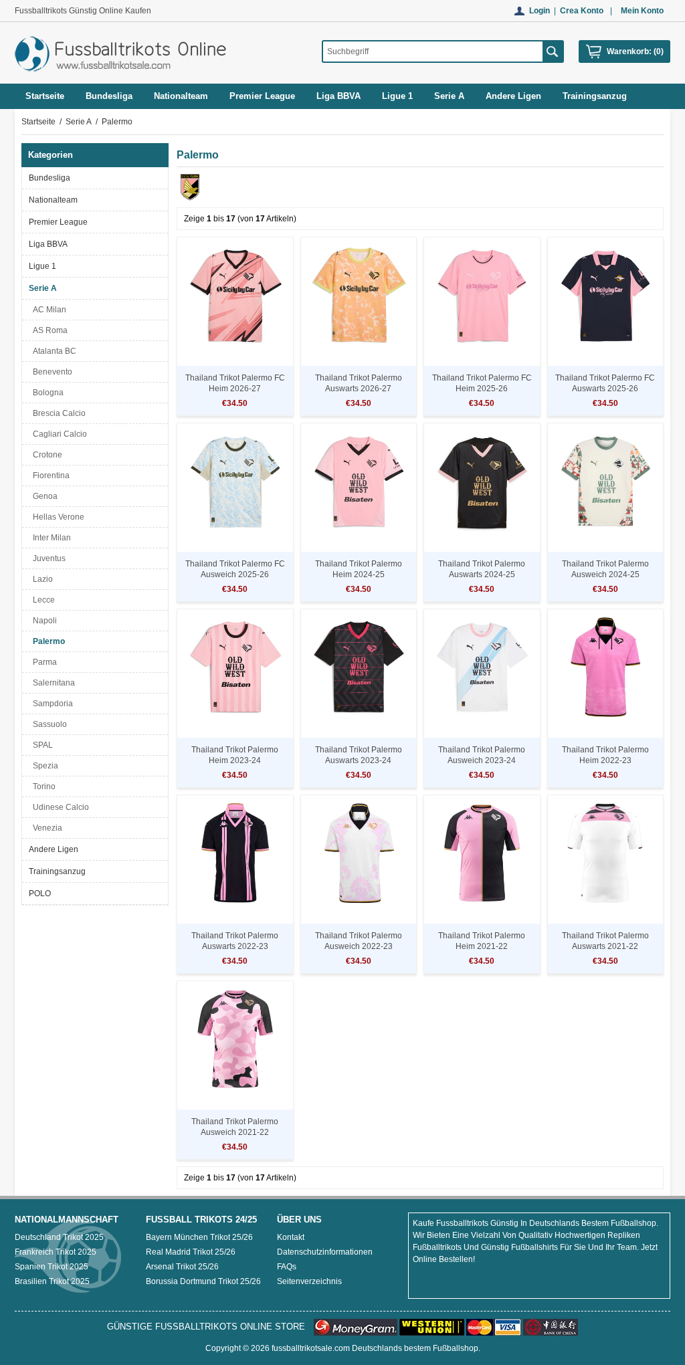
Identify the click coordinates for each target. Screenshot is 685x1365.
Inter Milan (50, 538)
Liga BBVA (48, 244)
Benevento (50, 372)
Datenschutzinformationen (325, 1252)
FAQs (286, 1266)
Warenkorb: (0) (635, 51)
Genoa (43, 496)
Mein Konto (642, 11)
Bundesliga (49, 178)
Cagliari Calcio (58, 434)
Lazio (41, 579)
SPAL (41, 745)
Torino (42, 786)
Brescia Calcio (57, 413)
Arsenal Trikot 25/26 (182, 1266)
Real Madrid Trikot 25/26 (190, 1252)
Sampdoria (51, 704)
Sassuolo (48, 724)
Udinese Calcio (59, 807)
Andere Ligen (53, 849)
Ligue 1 (42, 266)
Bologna (46, 393)
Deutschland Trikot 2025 (59, 1237)
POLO (40, 893)
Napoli (43, 621)
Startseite (44, 96)
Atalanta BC (52, 351)
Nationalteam (53, 200)
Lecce (42, 600)
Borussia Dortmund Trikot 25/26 (203, 1281)
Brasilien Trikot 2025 (52, 1281)
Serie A (79, 122)
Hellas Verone (56, 517)
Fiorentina (49, 475)
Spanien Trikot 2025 (51, 1266)
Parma (43, 662)
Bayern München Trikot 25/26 (199, 1237)
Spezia (43, 766)
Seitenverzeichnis (309, 1281)
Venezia (45, 828)
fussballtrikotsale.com (311, 1348)
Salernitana (52, 683)
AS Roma (48, 330)
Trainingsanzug (57, 871)
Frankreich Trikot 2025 (55, 1252)
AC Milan (47, 310)
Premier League (58, 222)
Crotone (45, 455)
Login (539, 11)
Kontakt (290, 1237)
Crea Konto (581, 11)
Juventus (47, 558)
